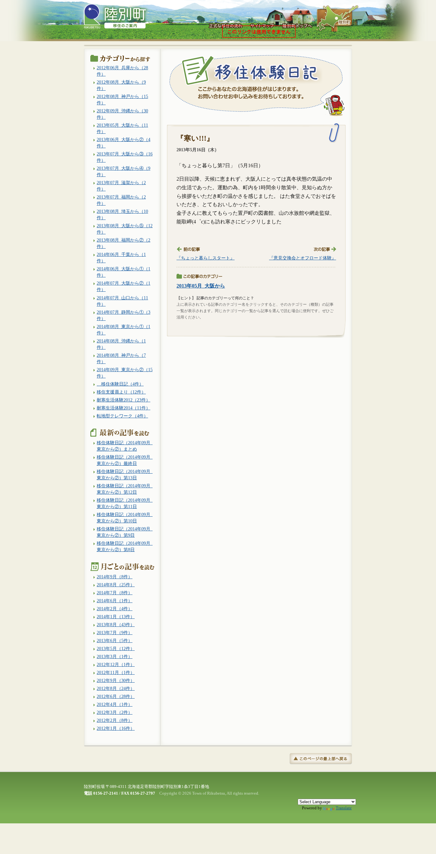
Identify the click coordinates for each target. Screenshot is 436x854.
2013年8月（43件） (116, 624)
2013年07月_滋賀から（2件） (121, 185)
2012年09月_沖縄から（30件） (122, 114)
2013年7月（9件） (114, 632)
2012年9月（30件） (116, 680)
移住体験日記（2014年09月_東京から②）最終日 (125, 460)
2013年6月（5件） (114, 640)
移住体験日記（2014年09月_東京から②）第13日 (125, 474)
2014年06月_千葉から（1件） (121, 257)
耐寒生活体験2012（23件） (123, 399)
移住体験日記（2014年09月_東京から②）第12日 (125, 489)
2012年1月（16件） (116, 728)
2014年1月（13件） (116, 616)
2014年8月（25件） (116, 584)
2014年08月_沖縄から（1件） (121, 344)
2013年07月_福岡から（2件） (121, 200)
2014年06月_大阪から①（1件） (123, 272)
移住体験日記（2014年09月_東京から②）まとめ (125, 446)
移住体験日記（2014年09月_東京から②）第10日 (125, 517)
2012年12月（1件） (116, 664)
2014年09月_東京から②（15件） (125, 372)
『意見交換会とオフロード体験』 (302, 257)
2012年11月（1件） (116, 672)
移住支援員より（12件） (121, 391)
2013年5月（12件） (116, 648)
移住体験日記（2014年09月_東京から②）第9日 (125, 532)
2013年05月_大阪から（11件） (122, 128)
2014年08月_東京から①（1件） (123, 329)
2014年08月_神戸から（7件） (121, 358)
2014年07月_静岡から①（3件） (123, 315)
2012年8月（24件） (116, 688)
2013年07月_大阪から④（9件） (123, 171)
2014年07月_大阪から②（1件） (123, 286)
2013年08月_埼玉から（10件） (122, 214)
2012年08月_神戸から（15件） (122, 99)
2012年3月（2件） (114, 712)
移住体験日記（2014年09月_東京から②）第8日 (125, 546)
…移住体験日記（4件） (120, 383)
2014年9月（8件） (114, 576)
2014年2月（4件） (114, 608)
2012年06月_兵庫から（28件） (122, 71)
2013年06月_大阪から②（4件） (123, 142)
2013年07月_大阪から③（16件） (125, 157)
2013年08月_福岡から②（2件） (123, 243)
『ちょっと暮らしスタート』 (206, 257)
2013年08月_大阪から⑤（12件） (125, 229)
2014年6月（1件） (114, 600)
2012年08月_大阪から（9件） (121, 85)
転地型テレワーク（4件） (122, 415)
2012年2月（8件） (114, 720)
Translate (344, 807)
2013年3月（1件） (114, 656)
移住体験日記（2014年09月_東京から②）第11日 (125, 503)
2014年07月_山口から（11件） (122, 301)
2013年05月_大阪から (201, 285)
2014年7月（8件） (114, 592)
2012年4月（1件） (114, 704)
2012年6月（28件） (116, 696)
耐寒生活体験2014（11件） (123, 407)
